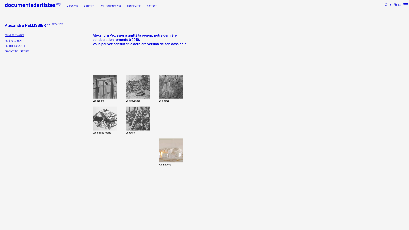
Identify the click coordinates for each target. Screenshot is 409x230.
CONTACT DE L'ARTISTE (17, 51)
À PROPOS (72, 6)
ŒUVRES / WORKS (14, 35)
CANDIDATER (134, 6)
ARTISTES (89, 6)
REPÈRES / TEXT (13, 40)
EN (399, 4)
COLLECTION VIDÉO (110, 6)
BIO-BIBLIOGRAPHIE (15, 46)
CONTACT (152, 6)
